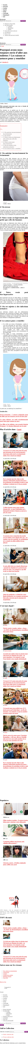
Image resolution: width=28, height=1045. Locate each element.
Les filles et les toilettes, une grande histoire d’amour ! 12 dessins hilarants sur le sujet (14, 425)
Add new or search (5, 1031)
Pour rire (7, 33)
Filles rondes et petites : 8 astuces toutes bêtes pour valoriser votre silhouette (15, 821)
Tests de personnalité (12, 35)
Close (2, 1025)
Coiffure (5, 13)
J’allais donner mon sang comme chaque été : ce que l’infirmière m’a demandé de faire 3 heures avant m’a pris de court (15, 510)
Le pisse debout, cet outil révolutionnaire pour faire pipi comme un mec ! (14, 420)
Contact (5, 973)
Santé (5, 10)
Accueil (5, 5)
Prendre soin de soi (11, 31)
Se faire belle (9, 25)
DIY (4, 16)
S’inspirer (8, 32)
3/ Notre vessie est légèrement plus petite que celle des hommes (11, 138)
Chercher (23, 20)
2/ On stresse (6, 135)
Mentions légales (7, 976)
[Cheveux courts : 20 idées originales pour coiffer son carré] (15, 852)
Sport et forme (7, 650)
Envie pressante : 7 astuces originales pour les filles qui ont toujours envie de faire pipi (14, 415)
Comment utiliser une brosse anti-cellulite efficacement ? (13, 842)
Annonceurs (6, 972)
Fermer (2, 992)
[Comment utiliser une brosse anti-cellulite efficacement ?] (15, 830)
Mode (4, 11)
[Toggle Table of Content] (1, 129)
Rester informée (10, 23)
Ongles (9, 29)
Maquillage (10, 28)
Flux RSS (5, 978)
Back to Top (3, 982)
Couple (5, 8)
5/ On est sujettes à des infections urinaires (9, 146)
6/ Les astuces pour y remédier (12, 148)
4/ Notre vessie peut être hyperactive (8, 142)
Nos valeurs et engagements (10, 971)
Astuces (5, 6)
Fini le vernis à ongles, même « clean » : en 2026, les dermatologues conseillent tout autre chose (15, 629)
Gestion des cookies (8, 975)
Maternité (6, 15)
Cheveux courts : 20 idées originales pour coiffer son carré (14, 863)
